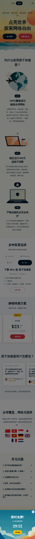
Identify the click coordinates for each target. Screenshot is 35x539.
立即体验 (17, 532)
